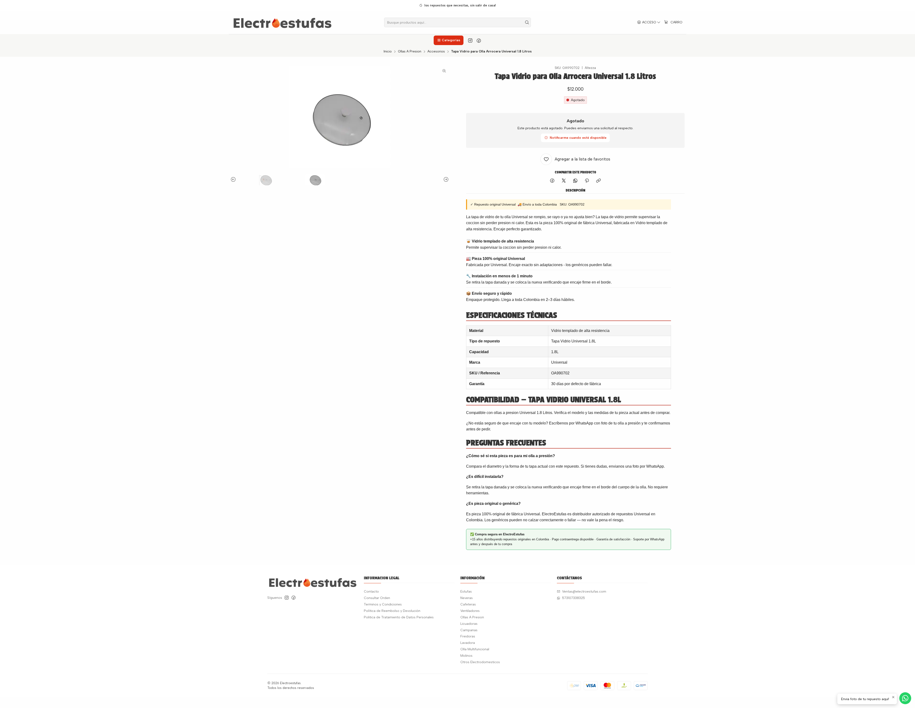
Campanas (469, 630)
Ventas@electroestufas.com (584, 591)
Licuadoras (469, 624)
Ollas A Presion (409, 51)
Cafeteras (468, 604)
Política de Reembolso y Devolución (392, 611)
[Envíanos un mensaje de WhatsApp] (905, 698)
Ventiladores (470, 611)
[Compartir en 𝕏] (564, 181)
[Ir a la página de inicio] (282, 22)
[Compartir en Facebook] (552, 181)
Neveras (466, 598)
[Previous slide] (234, 179)
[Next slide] (445, 179)
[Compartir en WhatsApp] (575, 181)
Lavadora (467, 643)
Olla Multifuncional (474, 649)
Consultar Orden (377, 598)
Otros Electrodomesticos (480, 662)
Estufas (466, 591)
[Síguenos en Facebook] (478, 40)
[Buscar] (527, 22)
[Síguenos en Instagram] (470, 40)
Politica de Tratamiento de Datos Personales (399, 617)
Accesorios (436, 51)
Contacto (371, 591)
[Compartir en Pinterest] (587, 181)
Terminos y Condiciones (383, 604)
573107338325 (573, 598)
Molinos (466, 656)
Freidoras (467, 636)
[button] (448, 40)
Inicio (388, 51)
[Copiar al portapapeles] (598, 181)
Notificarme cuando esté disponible (578, 138)
